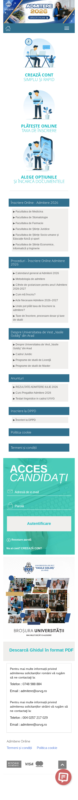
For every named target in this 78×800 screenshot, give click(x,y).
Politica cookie (47, 748)
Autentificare (39, 523)
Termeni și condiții (19, 748)
